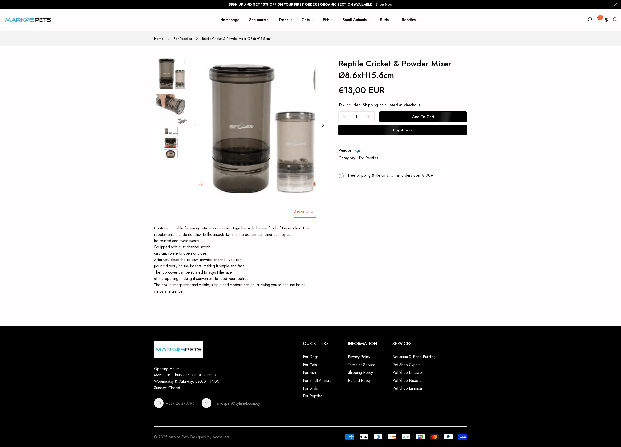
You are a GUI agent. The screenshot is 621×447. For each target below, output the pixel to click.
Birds (384, 20)
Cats (306, 20)
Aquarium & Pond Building (414, 356)
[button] (195, 125)
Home (158, 38)
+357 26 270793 (180, 403)
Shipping (370, 105)
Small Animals (355, 20)
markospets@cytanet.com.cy (237, 403)
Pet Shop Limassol (407, 372)
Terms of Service (361, 364)
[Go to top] (601, 427)
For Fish (309, 372)
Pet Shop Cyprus (406, 364)
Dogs (283, 20)
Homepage (229, 20)
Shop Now (384, 4)
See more (257, 20)
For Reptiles (183, 38)
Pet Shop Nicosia (406, 380)
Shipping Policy (360, 372)
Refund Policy (359, 380)
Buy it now (402, 130)
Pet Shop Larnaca (407, 388)
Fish (326, 20)
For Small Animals (317, 380)
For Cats (310, 364)
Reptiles (409, 20)
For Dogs (311, 356)
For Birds (310, 388)
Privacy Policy (359, 356)
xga (358, 150)
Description (305, 211)
